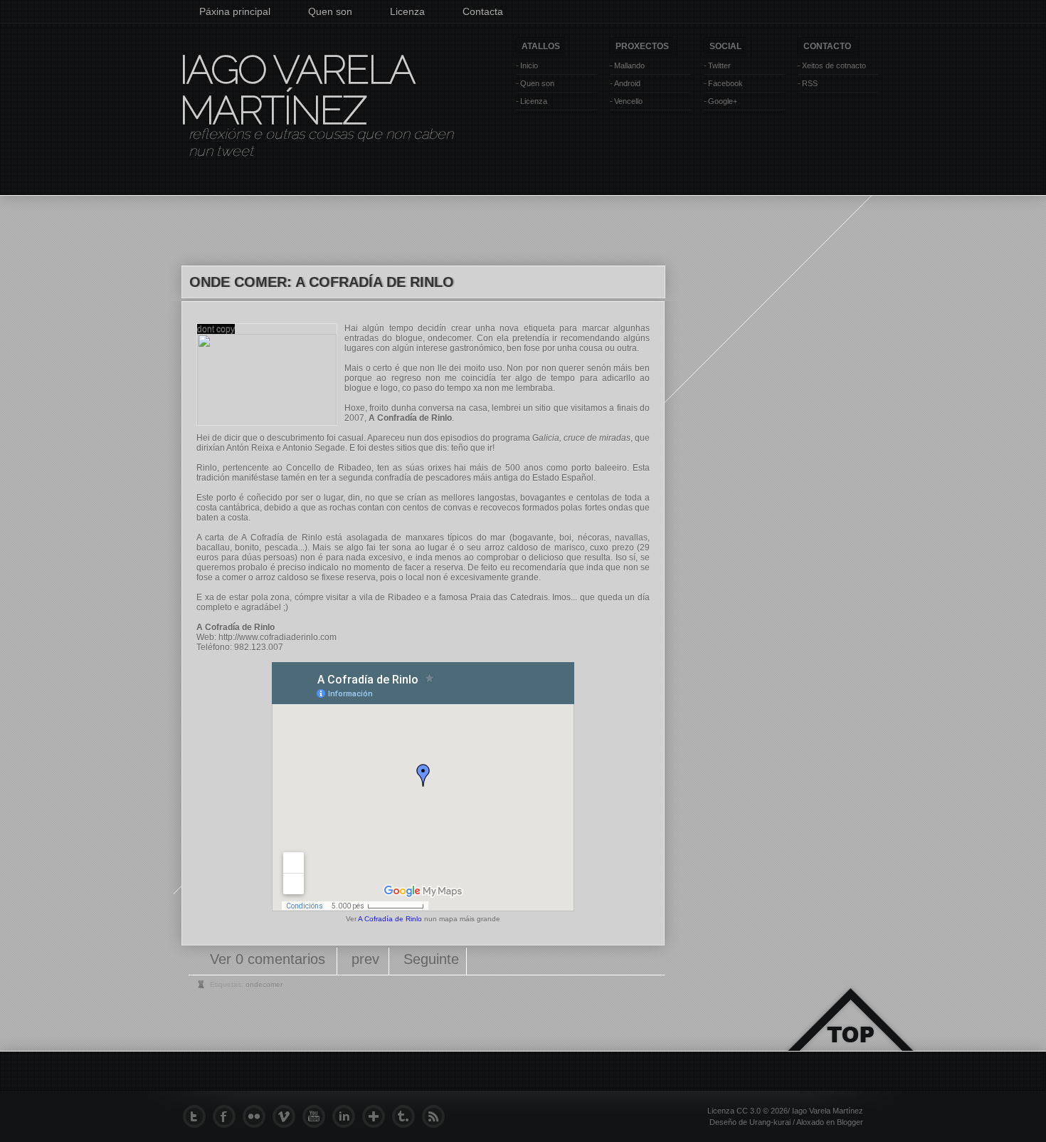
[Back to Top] (850, 1036)
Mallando (629, 65)
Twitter (719, 65)
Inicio (529, 65)
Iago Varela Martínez (296, 89)
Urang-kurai (770, 1122)
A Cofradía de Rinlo (390, 919)
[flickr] (258, 1116)
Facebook (725, 83)
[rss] (437, 1116)
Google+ (722, 101)
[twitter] (198, 1116)
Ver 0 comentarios (269, 959)
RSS (810, 83)
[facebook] (228, 1116)
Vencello (628, 101)
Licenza (407, 11)
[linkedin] (347, 1116)
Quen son (330, 11)
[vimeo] (287, 1116)
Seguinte (431, 959)
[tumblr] (407, 1116)
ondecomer (449, 338)
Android (627, 83)
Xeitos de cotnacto (834, 65)
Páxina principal (234, 11)
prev (365, 959)
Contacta (483, 11)
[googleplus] (377, 1116)
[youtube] (317, 1116)
